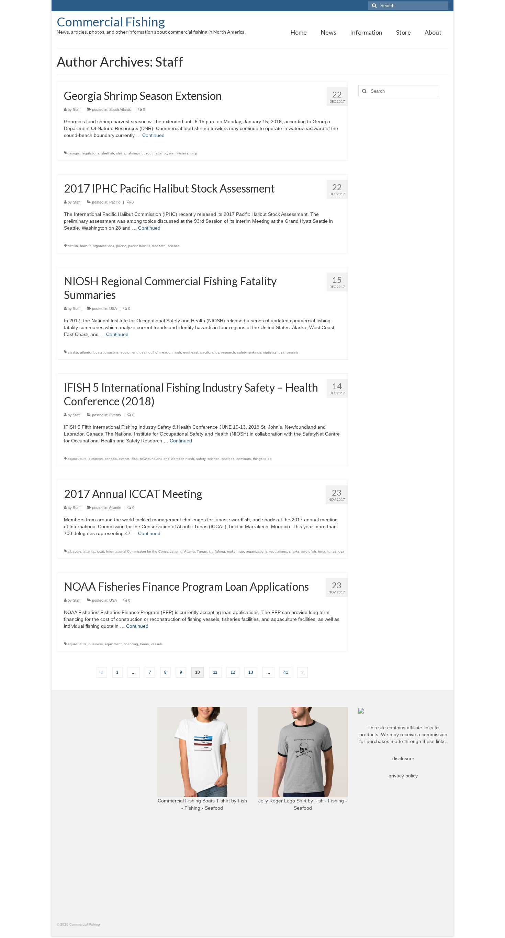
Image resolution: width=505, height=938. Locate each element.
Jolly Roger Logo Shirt (282, 800)
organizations (103, 246)
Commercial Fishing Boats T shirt (194, 800)
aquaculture (77, 459)
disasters (111, 352)
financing (131, 644)
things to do (262, 459)
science (174, 246)
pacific (121, 246)
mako (231, 551)
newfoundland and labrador (161, 459)
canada (111, 459)
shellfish (107, 153)
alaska (73, 352)
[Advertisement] (403, 210)
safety (241, 352)
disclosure (403, 758)
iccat (100, 551)
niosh (176, 352)
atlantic (85, 352)
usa (281, 352)
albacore (74, 551)
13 (250, 672)
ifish (135, 459)
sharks (294, 551)
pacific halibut (139, 246)
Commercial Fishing (111, 21)
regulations (90, 153)
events (124, 459)
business (96, 459)
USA (113, 308)
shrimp (121, 153)
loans (144, 644)
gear (142, 352)
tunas (331, 551)
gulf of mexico (159, 352)
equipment (129, 352)
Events (115, 415)
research (159, 246)
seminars (244, 459)
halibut (85, 246)
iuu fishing (217, 551)
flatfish (73, 246)
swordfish (308, 551)
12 (233, 672)
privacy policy (403, 775)
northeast (190, 352)
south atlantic (156, 153)
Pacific (114, 202)
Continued (153, 135)
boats (97, 352)
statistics (270, 352)
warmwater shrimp (183, 153)
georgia (74, 153)
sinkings (254, 352)
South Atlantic (120, 109)
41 (285, 672)
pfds (215, 352)
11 (215, 672)
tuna (321, 551)
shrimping (136, 153)
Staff (76, 109)
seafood (228, 459)
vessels (292, 352)
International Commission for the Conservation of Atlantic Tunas (156, 551)
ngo (241, 551)
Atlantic (115, 508)
